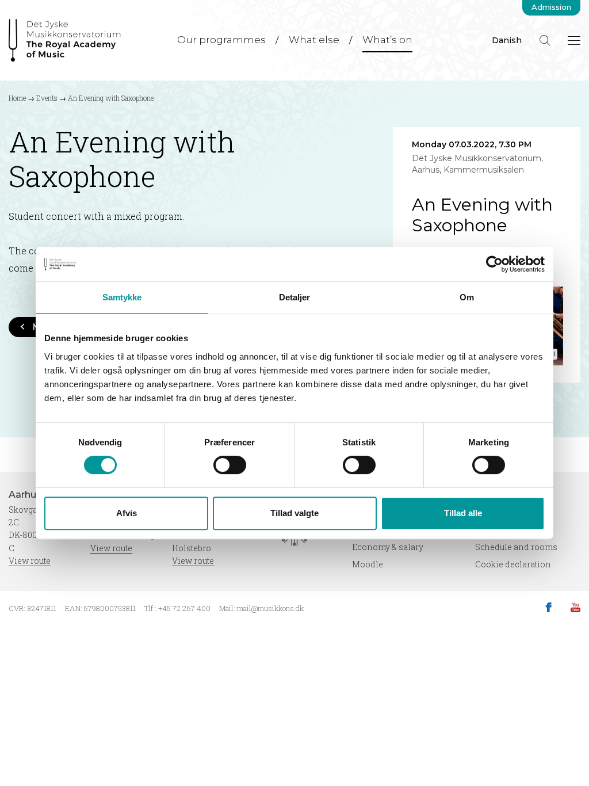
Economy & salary (387, 546)
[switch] (229, 465)
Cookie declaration (513, 564)
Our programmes (221, 39)
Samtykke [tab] (122, 297)
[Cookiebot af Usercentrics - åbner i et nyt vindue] (494, 264)
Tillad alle (463, 513)
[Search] (544, 40)
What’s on (387, 39)
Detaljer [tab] (295, 297)
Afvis (126, 513)
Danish (507, 40)
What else (314, 39)
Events (47, 97)
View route (30, 560)
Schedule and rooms (516, 546)
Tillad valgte (294, 513)
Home (17, 97)
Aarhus (26, 494)
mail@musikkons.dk (270, 608)
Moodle (367, 564)
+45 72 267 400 (184, 608)
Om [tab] (467, 297)
